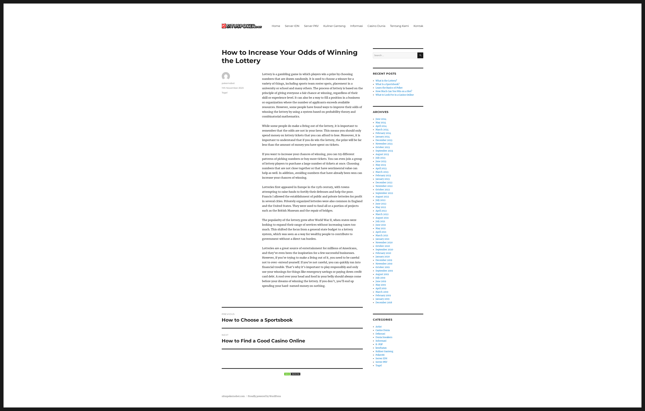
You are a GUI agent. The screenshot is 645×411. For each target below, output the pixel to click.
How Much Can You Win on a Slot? (394, 91)
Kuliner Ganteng (334, 26)
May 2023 (381, 164)
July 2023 (380, 157)
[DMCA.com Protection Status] (292, 374)
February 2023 (383, 175)
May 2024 (381, 122)
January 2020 (383, 256)
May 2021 (381, 228)
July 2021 (380, 221)
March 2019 (382, 292)
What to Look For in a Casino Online (395, 94)
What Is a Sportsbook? (387, 84)
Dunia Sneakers (384, 337)
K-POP (379, 344)
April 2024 (381, 126)
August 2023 (382, 154)
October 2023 (383, 147)
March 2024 (382, 129)
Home (276, 26)
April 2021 (381, 232)
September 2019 (384, 270)
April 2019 (381, 288)
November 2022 (384, 186)
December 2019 (384, 260)
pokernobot (228, 83)
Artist (379, 326)
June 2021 (381, 224)
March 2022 (382, 214)
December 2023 (384, 140)
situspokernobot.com (233, 396)
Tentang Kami (399, 26)
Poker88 (380, 355)
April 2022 (381, 210)
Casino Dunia (376, 26)
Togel (225, 92)
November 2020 (384, 242)
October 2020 (383, 246)
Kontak (418, 26)
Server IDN (292, 26)
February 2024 (383, 133)
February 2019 (383, 295)
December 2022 (384, 182)
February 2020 (383, 253)
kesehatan (381, 347)
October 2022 (383, 189)
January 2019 (383, 299)
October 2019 (383, 267)
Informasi (356, 26)
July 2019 (380, 277)
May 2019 (381, 284)
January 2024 (383, 136)
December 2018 (384, 302)
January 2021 (382, 239)
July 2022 (380, 200)
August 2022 (382, 196)
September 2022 (384, 193)
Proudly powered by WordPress (264, 396)
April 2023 (381, 168)
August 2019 (382, 274)
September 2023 (384, 150)
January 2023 (383, 179)
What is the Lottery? (386, 80)
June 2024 (381, 119)
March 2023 (382, 172)
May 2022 (381, 207)
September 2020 (384, 249)
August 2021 (382, 217)
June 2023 (381, 161)
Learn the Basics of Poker (389, 87)
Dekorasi (380, 333)
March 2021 (382, 235)
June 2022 (381, 203)
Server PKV (311, 26)
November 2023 (384, 143)
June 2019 (381, 281)
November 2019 (384, 263)
